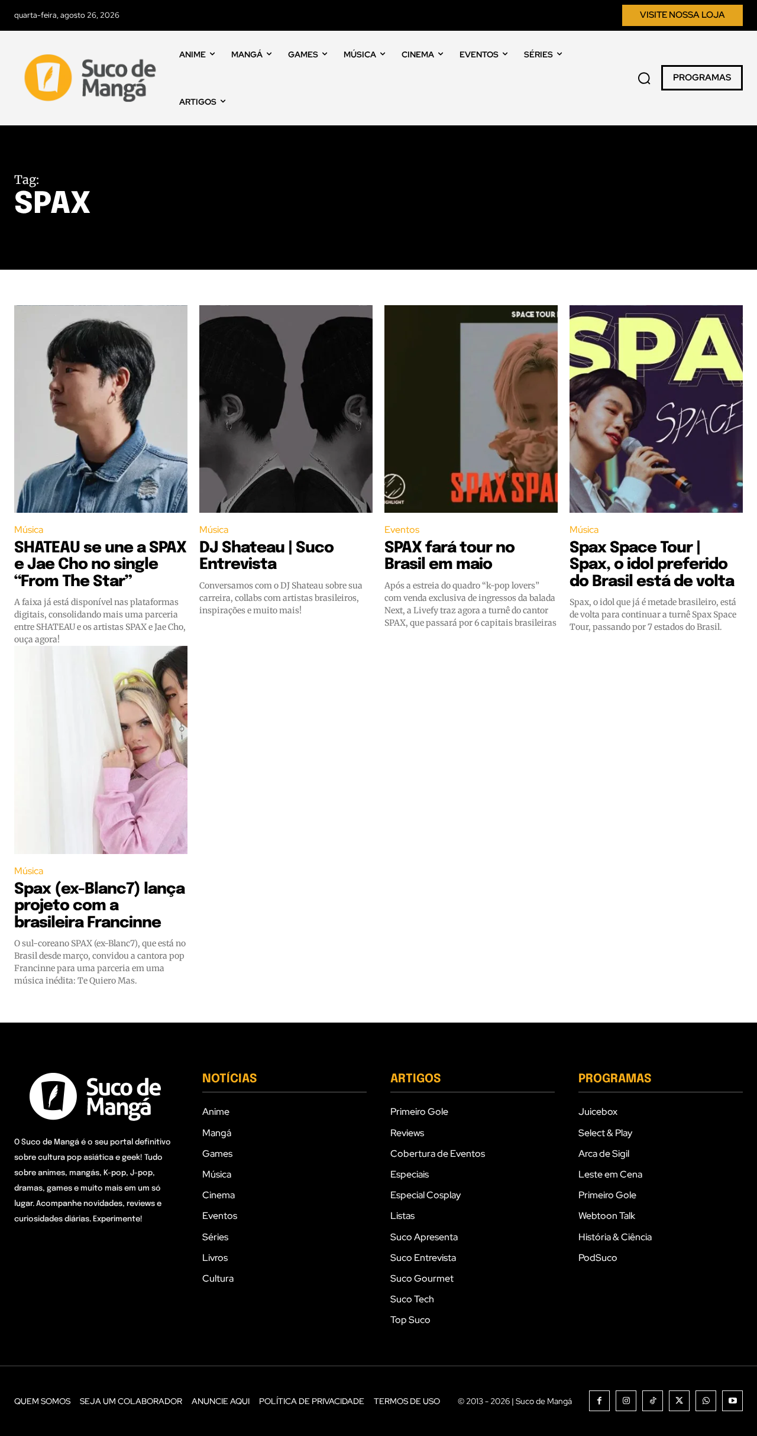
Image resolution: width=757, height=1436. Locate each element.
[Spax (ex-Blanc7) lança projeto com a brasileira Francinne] (100, 750)
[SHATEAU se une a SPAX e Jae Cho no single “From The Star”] (100, 409)
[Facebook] (599, 1400)
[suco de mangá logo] (92, 78)
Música (28, 529)
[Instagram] (626, 1400)
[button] (644, 78)
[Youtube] (732, 1400)
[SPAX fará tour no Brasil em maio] (471, 409)
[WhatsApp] (705, 1400)
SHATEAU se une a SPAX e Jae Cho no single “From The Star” (100, 565)
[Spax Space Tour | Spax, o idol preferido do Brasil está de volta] (656, 409)
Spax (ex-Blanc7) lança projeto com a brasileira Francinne (99, 906)
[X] (679, 1400)
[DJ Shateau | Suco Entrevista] (286, 409)
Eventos (401, 529)
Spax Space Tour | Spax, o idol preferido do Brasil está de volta (652, 565)
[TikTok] (652, 1400)
